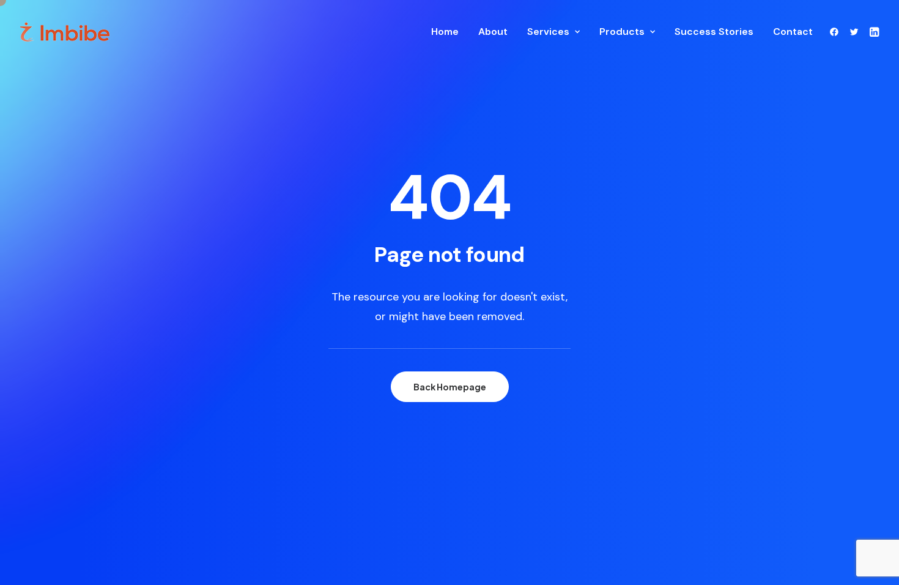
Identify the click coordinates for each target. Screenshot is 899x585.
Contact (793, 31)
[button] (836, 32)
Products (622, 31)
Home (445, 31)
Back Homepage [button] (449, 386)
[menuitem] (445, 32)
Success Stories (714, 31)
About (493, 31)
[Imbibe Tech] (65, 32)
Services (548, 31)
